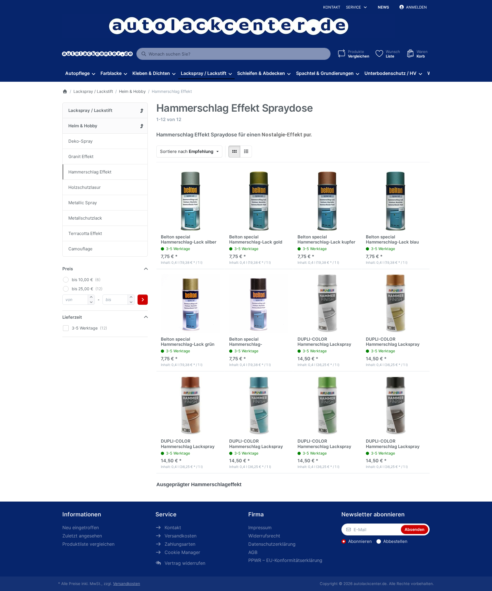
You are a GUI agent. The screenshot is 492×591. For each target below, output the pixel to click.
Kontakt (331, 7)
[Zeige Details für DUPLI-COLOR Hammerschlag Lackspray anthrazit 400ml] (395, 405)
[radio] (234, 152)
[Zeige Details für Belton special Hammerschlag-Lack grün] (190, 303)
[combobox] (233, 54)
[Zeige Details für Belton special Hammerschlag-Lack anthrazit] (258, 303)
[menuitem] (80, 73)
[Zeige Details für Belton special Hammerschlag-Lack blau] (395, 201)
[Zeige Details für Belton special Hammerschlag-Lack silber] (190, 201)
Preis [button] (67, 268)
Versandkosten (126, 583)
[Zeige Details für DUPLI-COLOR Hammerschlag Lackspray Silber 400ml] (327, 303)
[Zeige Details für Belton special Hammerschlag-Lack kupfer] (327, 201)
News (383, 7)
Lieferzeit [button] (72, 317)
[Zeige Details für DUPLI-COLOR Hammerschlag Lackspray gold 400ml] (395, 303)
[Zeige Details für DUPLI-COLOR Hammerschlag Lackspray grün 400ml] (327, 405)
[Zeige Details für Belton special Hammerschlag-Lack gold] (258, 201)
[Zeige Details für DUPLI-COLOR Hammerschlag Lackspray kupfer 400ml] (190, 405)
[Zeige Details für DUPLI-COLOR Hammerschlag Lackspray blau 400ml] (258, 405)
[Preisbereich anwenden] (143, 300)
